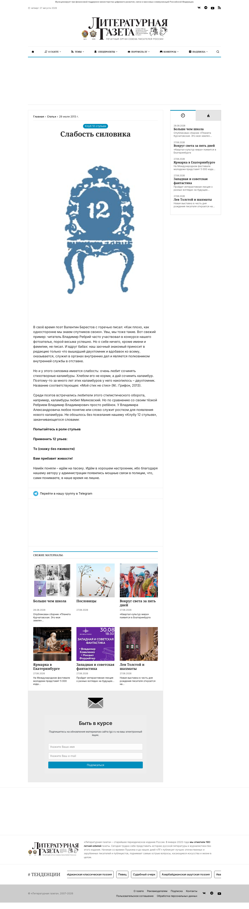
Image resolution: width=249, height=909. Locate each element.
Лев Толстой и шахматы (193, 199)
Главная (38, 116)
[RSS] (219, 8)
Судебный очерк (132, 874)
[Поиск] (217, 52)
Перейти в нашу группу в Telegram (66, 493)
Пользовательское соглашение (134, 895)
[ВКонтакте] (199, 8)
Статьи (51, 116)
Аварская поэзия (216, 874)
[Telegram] (206, 8)
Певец (111, 874)
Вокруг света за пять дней (194, 146)
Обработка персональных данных (177, 895)
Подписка (177, 891)
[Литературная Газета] (124, 28)
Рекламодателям (157, 891)
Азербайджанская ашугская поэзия (174, 874)
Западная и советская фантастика (191, 181)
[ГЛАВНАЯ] (33, 52)
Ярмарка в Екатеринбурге (194, 162)
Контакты (191, 891)
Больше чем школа (189, 129)
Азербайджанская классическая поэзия (73, 874)
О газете (139, 891)
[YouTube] (212, 8)
